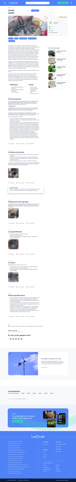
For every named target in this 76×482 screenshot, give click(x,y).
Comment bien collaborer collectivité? (15, 473)
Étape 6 (51, 393)
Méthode (17, 326)
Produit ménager (23, 38)
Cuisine (57, 467)
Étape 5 (46, 393)
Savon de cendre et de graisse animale (15, 331)
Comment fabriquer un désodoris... (61, 75)
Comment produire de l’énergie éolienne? (15, 450)
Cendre (13, 326)
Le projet (44, 454)
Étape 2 (28, 393)
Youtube (59, 451)
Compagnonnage (46, 469)
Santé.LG (60, 70)
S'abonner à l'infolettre (62, 444)
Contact (44, 457)
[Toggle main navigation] (4, 3)
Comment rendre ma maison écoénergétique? (16, 452)
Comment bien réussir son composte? (15, 460)
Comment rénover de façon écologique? (15, 454)
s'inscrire (14, 398)
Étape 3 (34, 393)
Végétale (31, 326)
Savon (10, 326)
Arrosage (57, 465)
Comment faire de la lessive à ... (61, 51)
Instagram (60, 449)
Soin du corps (11, 41)
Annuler (28, 10)
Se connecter (10, 398)
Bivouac (44, 465)
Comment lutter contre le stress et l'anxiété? (16, 468)
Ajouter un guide (63, 2)
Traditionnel (22, 326)
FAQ (44, 452)
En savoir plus (43, 367)
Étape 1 (23, 393)
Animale (35, 326)
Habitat (16, 38)
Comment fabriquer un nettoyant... (61, 59)
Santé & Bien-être (32, 38)
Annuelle (44, 471)
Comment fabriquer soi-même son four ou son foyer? (18, 464)
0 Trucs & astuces (21, 143)
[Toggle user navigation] (71, 3)
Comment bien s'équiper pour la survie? (15, 458)
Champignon (45, 467)
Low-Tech (13, 7)
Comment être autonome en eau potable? (16, 456)
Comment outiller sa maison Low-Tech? (15, 462)
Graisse (27, 326)
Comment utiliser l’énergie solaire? (14, 447)
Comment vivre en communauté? (14, 471)
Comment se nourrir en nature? (13, 445)
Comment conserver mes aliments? (14, 443)
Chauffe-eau (58, 471)
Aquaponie (58, 469)
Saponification (40, 326)
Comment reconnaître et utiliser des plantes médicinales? (18, 466)
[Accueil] (13, 3)
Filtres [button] (48, 3)
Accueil (9, 7)
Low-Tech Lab (56, 22)
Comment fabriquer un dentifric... (61, 67)
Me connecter (46, 444)
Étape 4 (40, 393)
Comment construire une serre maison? (15, 441)
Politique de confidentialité (23, 480)
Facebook (59, 446)
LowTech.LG (61, 62)
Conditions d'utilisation (11, 480)
